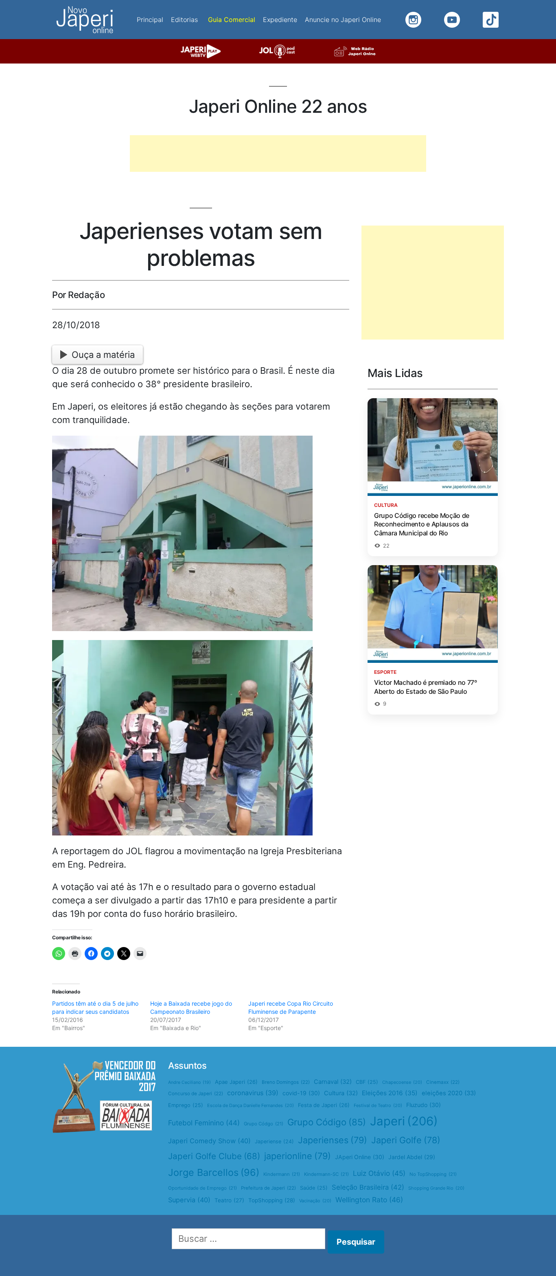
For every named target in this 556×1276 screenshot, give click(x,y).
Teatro (229, 1200)
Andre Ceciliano (189, 1082)
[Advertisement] (278, 153)
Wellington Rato (369, 1199)
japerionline (297, 1156)
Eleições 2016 (390, 1093)
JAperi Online (359, 1156)
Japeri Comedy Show (209, 1141)
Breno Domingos (286, 1082)
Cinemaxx (443, 1082)
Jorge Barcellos (213, 1172)
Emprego (185, 1105)
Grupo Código (326, 1122)
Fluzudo (423, 1104)
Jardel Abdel (411, 1156)
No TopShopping (433, 1174)
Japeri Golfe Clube (214, 1156)
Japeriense (274, 1141)
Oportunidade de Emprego (202, 1188)
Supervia (189, 1200)
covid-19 (301, 1093)
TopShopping (271, 1200)
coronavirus (252, 1093)
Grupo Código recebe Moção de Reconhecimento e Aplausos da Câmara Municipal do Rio (421, 524)
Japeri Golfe (405, 1140)
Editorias (184, 19)
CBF (367, 1082)
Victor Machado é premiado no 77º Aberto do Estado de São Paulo (425, 686)
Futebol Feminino (204, 1122)
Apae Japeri (236, 1082)
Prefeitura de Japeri (268, 1188)
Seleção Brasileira (368, 1187)
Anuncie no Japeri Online (343, 19)
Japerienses (332, 1140)
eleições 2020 (449, 1093)
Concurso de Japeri (195, 1093)
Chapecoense (402, 1082)
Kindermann (281, 1174)
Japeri (404, 1121)
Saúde (314, 1188)
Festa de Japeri (324, 1105)
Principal (150, 19)
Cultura (341, 1093)
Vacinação (315, 1201)
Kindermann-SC (326, 1174)
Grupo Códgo (263, 1124)
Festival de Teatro (378, 1105)
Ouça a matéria (103, 354)
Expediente (280, 19)
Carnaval (333, 1081)
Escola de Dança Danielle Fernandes (250, 1105)
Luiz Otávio (379, 1173)
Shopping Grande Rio (436, 1188)
